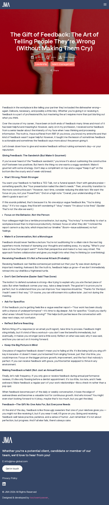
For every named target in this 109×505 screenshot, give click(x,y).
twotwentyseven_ (39, 497)
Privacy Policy (9, 478)
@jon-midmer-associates (4, 484)
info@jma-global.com (16, 461)
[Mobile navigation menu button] (105, 4)
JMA (7, 491)
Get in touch (12, 468)
